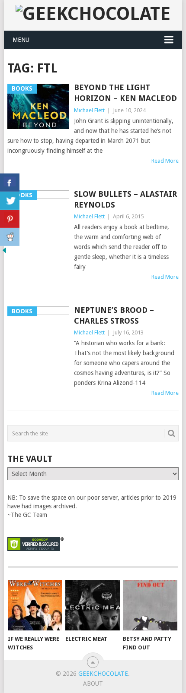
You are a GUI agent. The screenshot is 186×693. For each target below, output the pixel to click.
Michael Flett (89, 110)
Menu (21, 39)
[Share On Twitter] (9, 201)
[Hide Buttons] (4, 252)
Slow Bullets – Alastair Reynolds (125, 199)
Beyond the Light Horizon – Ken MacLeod (125, 93)
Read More (165, 161)
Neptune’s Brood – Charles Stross (114, 315)
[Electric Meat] (92, 605)
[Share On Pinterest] (9, 219)
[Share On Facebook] (9, 182)
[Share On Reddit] (9, 237)
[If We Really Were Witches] (35, 605)
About (93, 683)
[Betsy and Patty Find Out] (150, 605)
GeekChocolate (103, 673)
